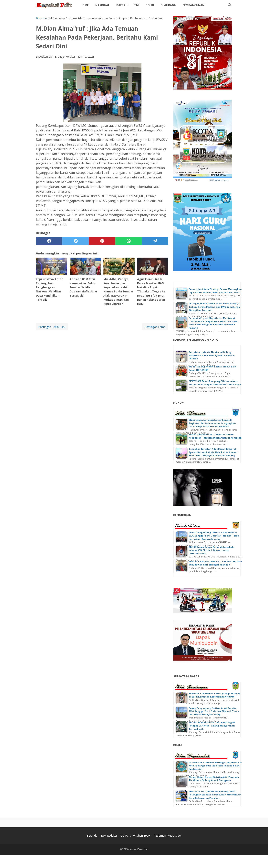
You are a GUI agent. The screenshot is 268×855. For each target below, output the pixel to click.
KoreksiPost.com (139, 849)
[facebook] (49, 241)
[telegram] (155, 241)
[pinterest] (102, 241)
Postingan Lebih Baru (52, 327)
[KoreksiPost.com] (54, 5)
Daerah (122, 5)
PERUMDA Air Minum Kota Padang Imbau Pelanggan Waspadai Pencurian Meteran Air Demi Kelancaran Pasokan (215, 794)
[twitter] (75, 241)
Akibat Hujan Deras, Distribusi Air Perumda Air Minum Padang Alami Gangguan (214, 778)
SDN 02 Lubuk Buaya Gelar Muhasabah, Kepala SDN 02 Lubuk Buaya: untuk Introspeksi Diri (211, 550)
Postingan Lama (155, 327)
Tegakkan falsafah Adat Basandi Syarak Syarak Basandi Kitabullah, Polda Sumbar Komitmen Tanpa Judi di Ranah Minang (213, 452)
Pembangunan (193, 5)
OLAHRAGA (168, 5)
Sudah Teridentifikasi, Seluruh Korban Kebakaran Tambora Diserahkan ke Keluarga (215, 436)
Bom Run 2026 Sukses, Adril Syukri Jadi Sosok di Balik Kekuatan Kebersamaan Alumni (214, 695)
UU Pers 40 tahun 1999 (135, 835)
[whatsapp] (128, 241)
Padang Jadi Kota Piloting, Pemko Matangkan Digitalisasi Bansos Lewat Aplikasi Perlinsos (215, 291)
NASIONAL (102, 5)
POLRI (150, 5)
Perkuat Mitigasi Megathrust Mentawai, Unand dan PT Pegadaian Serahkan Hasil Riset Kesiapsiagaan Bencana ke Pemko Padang (213, 323)
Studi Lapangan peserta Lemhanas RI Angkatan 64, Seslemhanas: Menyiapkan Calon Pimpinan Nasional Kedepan (212, 423)
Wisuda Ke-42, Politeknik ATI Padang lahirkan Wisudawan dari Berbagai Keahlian (215, 563)
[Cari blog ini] (229, 5)
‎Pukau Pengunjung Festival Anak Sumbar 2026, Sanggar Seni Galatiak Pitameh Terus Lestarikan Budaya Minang (214, 535)
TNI (136, 5)
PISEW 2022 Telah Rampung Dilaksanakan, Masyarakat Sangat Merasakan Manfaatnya (215, 383)
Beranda (92, 835)
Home (84, 5)
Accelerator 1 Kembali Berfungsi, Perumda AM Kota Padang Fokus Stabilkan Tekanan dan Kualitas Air (215, 765)
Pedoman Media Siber (168, 835)
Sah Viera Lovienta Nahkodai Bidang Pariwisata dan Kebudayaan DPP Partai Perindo (212, 355)
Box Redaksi (109, 835)
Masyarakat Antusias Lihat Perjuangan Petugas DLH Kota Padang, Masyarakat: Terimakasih (212, 725)
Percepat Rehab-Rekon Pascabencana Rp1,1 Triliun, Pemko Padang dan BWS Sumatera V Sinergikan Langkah (214, 306)
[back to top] (260, 846)
